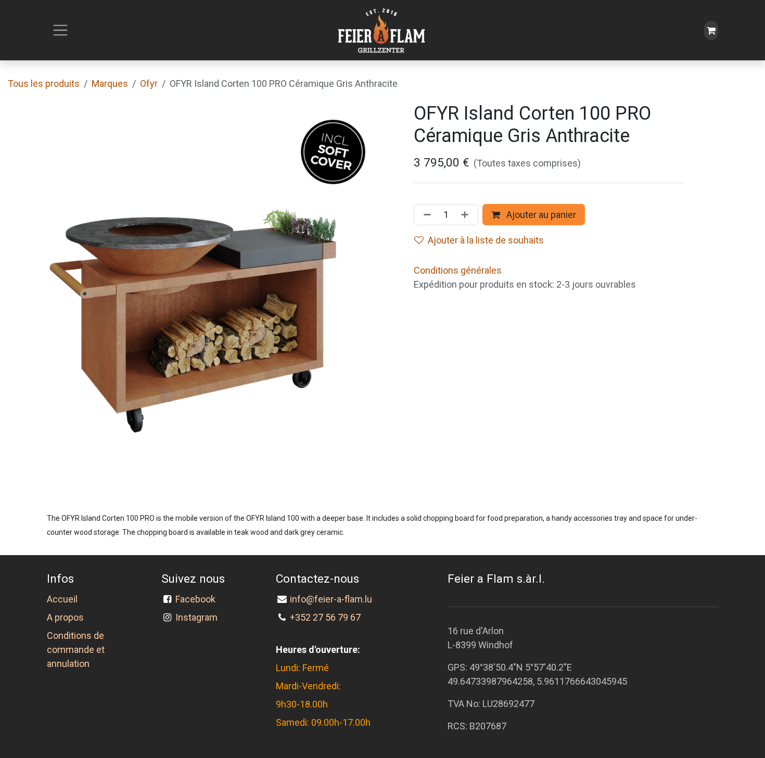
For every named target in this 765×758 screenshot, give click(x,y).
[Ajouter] (467, 214)
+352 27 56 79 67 (325, 617)
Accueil (62, 599)
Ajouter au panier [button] (540, 214)
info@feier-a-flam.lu (331, 599)
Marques (110, 83)
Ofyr (149, 83)
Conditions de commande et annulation (76, 649)
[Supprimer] (425, 214)
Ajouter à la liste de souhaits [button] (486, 240)
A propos (65, 617)
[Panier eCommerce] (711, 30)
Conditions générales (458, 270)
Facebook (197, 599)
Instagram (196, 617)
